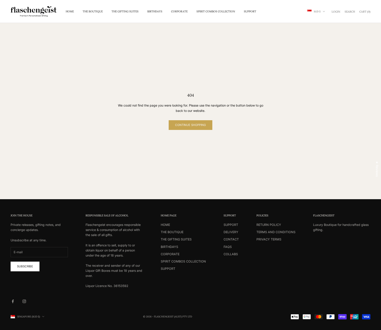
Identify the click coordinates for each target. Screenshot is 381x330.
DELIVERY (231, 232)
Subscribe (25, 266)
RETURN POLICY (268, 225)
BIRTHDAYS (154, 11)
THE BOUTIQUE (93, 11)
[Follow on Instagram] (24, 301)
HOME (70, 11)
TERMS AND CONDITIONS (275, 232)
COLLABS (231, 254)
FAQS (228, 247)
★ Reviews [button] (377, 169)
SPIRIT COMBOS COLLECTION (215, 11)
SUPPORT (250, 11)
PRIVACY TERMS (268, 239)
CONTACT (231, 239)
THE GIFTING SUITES (125, 11)
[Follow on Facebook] (13, 301)
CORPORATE (179, 11)
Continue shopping (190, 125)
